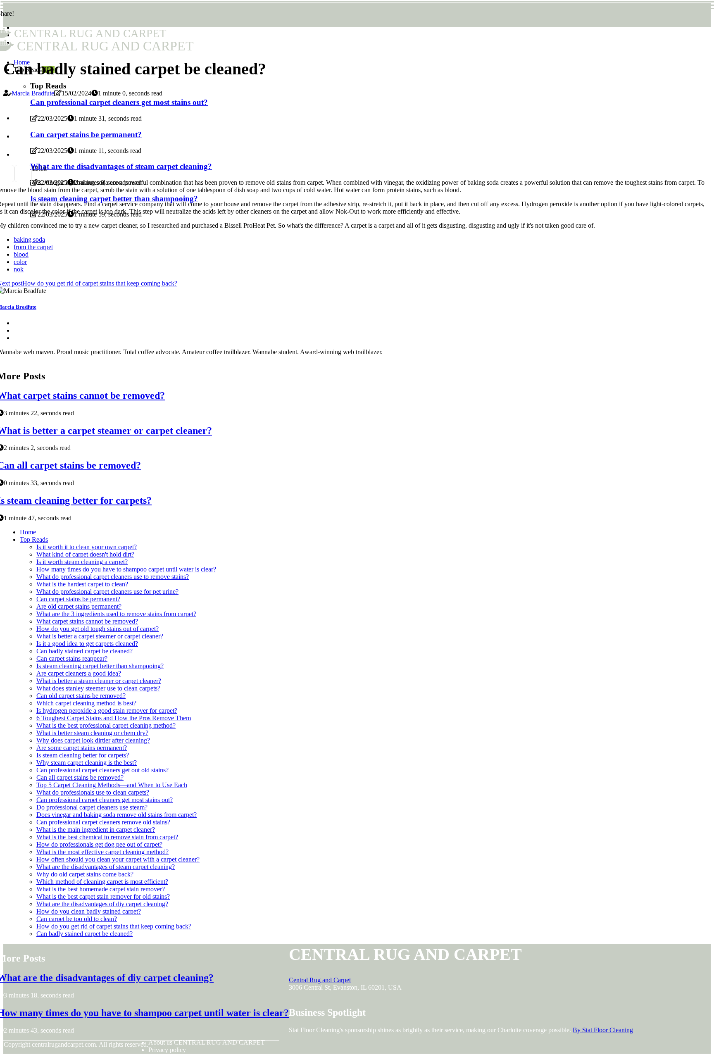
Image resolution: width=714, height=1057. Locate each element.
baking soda (29, 239)
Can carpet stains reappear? (71, 658)
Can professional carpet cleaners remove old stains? (103, 822)
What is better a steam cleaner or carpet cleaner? (98, 680)
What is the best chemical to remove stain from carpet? (107, 836)
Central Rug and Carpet (320, 979)
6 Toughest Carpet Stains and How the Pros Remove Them (113, 717)
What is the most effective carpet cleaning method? (102, 851)
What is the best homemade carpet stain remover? (100, 889)
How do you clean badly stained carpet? (88, 911)
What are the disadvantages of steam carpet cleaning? (105, 866)
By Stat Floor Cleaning (603, 1029)
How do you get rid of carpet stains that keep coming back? (113, 926)
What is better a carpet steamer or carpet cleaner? (99, 636)
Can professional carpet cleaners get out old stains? (102, 770)
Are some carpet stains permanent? (81, 747)
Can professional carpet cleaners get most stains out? (104, 799)
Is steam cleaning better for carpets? (82, 755)
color (20, 261)
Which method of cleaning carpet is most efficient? (102, 881)
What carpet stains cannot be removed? (87, 621)
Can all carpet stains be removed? (80, 777)
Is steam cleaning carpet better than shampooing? (100, 665)
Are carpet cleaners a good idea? (78, 673)
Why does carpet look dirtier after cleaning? (93, 740)
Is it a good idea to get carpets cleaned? (87, 643)
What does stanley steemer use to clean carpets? (98, 688)
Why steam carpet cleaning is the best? (86, 762)
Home (28, 532)
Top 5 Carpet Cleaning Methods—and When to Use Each (111, 784)
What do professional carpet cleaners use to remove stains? (112, 576)
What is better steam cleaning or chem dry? (92, 732)
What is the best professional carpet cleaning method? (106, 725)
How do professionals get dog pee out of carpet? (99, 844)
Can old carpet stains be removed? (81, 695)
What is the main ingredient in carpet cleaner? (95, 829)
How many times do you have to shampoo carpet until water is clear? (126, 569)
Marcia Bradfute (33, 93)
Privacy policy (167, 1049)
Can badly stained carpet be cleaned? (84, 651)
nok (19, 269)
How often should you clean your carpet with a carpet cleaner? (118, 859)
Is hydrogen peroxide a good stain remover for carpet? (106, 710)
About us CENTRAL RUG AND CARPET (206, 1042)
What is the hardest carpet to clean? (82, 584)
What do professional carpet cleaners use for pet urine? (107, 591)
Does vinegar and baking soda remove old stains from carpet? (116, 814)
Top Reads (34, 539)
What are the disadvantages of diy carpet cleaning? (102, 903)
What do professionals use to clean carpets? (92, 792)
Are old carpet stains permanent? (78, 606)
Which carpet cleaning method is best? (86, 703)
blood (21, 254)
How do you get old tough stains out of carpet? (97, 628)
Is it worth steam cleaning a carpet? (82, 561)
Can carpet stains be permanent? (78, 598)
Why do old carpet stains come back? (84, 874)
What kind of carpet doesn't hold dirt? (85, 554)
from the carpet (33, 246)
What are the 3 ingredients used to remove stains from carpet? (116, 613)
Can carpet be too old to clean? (76, 918)
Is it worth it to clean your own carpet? (86, 546)
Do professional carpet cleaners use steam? (92, 807)
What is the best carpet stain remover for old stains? (103, 896)
